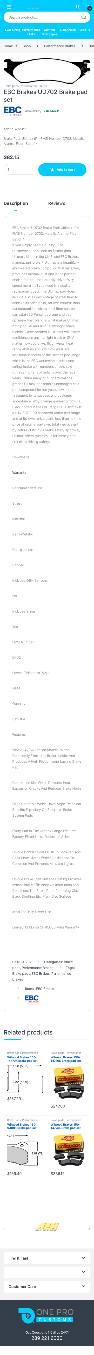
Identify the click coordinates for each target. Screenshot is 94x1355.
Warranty (19, 472)
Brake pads (11, 86)
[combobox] (40, 17)
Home (8, 46)
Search (83, 17)
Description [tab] (16, 203)
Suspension (68, 30)
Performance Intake (31, 32)
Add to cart (66, 169)
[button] (86, 63)
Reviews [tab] (56, 203)
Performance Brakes (59, 46)
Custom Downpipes (49, 32)
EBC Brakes (41, 973)
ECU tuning (12, 30)
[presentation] (89, 1229)
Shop (27, 46)
